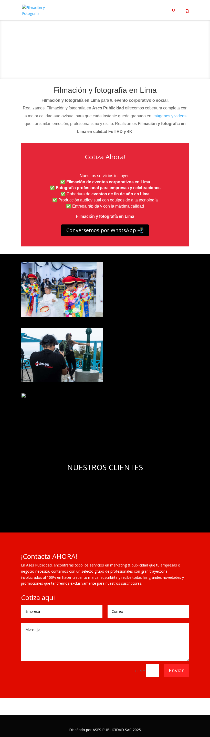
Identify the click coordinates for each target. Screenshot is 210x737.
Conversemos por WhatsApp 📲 (105, 230)
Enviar (176, 670)
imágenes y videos (169, 116)
